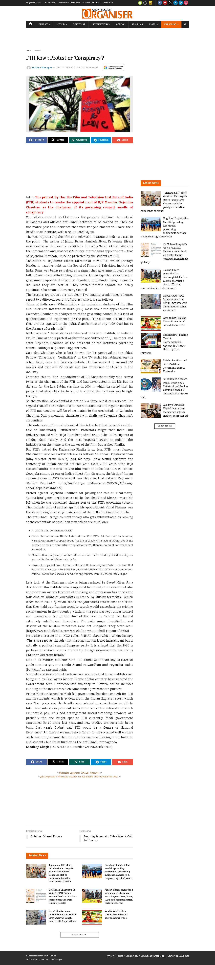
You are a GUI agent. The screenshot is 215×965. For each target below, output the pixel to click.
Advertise (75, 3)
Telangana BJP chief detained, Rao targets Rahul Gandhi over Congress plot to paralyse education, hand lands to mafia (61, 873)
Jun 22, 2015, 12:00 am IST (71, 67)
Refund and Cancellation (152, 956)
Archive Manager (42, 68)
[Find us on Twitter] (170, 3)
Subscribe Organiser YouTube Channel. (79, 773)
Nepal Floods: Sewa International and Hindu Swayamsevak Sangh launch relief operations (62, 917)
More (152, 24)
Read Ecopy (50, 3)
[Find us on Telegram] (181, 3)
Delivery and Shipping (178, 956)
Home (28, 50)
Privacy (110, 956)
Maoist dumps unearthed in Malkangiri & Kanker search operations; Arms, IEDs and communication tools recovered (119, 896)
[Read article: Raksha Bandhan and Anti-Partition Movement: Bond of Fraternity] (151, 366)
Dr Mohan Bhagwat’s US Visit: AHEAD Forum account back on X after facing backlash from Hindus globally (62, 896)
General (37, 50)
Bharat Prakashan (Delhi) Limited (42, 956)
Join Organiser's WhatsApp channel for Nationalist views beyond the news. (79, 777)
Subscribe (170, 24)
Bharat (43, 24)
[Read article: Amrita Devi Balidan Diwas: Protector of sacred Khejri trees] (92, 917)
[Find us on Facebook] (160, 3)
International (101, 24)
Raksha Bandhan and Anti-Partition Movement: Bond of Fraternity (175, 366)
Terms (120, 956)
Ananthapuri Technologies (51, 959)
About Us (96, 3)
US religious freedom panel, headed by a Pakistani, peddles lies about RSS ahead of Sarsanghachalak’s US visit (164, 388)
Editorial (79, 24)
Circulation (63, 3)
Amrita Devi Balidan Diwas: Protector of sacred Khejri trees (116, 915)
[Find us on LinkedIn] (175, 3)
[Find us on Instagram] (186, 3)
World (61, 24)
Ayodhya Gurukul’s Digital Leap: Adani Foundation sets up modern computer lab (175, 410)
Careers (86, 3)
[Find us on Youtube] (165, 3)
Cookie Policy (132, 956)
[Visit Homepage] (107, 14)
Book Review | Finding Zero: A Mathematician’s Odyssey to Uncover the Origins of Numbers (164, 344)
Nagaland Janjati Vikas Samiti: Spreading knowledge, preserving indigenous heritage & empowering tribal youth (118, 871)
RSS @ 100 (137, 24)
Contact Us (107, 3)
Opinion (120, 24)
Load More (79, 934)
